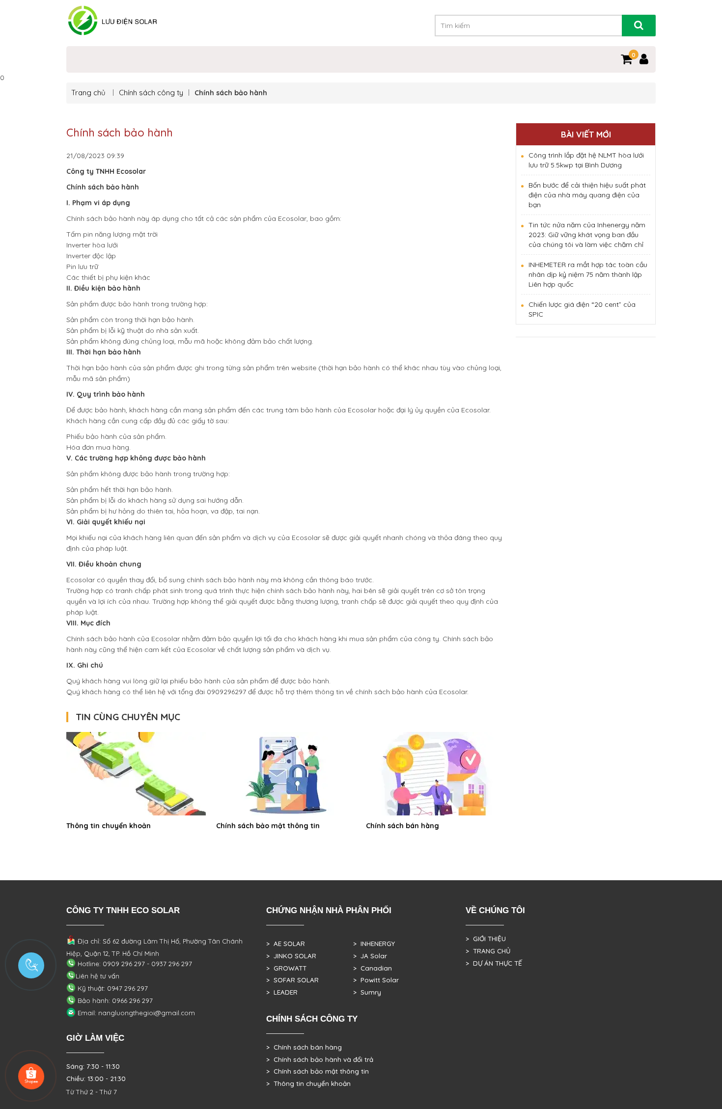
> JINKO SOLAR (291, 956)
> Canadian (372, 968)
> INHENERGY (374, 943)
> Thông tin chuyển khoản (308, 1083)
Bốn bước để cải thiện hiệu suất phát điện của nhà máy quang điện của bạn (587, 195)
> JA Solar (370, 956)
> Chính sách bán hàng (304, 1047)
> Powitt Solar (376, 980)
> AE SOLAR (285, 943)
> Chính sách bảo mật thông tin (317, 1071)
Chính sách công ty (151, 92)
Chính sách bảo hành (119, 132)
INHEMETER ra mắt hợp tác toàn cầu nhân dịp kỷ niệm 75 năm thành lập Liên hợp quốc (587, 274)
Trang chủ (89, 92)
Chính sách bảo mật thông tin (268, 825)
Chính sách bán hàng (402, 825)
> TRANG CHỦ (488, 951)
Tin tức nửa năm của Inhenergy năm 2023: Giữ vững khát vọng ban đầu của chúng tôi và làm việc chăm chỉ (586, 234)
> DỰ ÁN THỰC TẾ (494, 963)
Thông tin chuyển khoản (108, 825)
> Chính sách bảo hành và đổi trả (319, 1059)
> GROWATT (286, 968)
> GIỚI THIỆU (486, 939)
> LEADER (282, 992)
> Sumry (367, 992)
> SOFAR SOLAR (292, 980)
